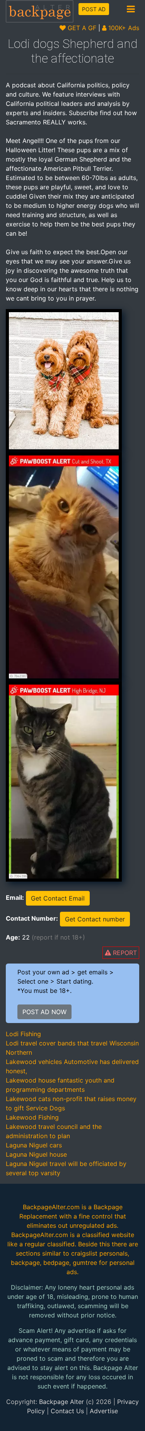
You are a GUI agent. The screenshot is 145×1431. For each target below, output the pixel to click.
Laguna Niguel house (36, 1154)
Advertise (104, 1411)
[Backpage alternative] (40, 11)
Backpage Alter (61, 1402)
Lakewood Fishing (32, 1117)
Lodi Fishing (23, 1034)
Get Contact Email (58, 898)
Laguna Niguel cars (34, 1145)
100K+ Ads (122, 28)
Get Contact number (95, 919)
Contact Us (67, 1411)
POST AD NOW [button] (44, 1012)
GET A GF (81, 28)
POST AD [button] (94, 9)
